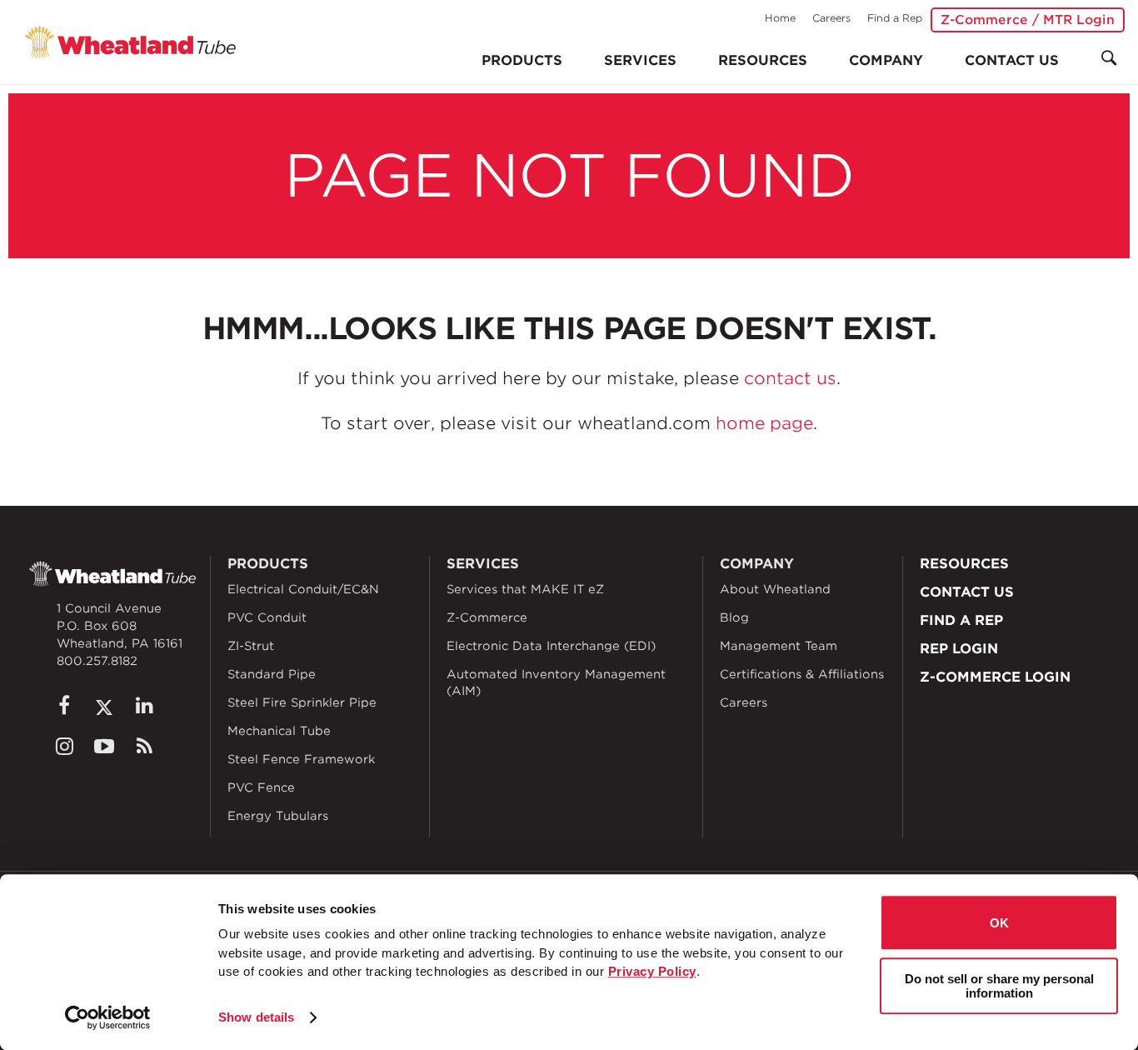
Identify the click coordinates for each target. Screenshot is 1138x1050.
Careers (831, 18)
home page (764, 423)
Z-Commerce (487, 617)
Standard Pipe (271, 674)
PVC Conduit (267, 617)
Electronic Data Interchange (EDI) (551, 645)
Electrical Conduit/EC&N (303, 589)
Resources (762, 60)
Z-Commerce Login (995, 677)
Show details (256, 1017)
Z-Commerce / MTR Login (1028, 20)
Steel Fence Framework (301, 759)
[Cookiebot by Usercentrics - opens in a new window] (108, 1017)
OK (999, 923)
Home (780, 18)
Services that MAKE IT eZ (525, 589)
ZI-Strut (250, 645)
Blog (734, 617)
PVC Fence (261, 787)
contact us (790, 378)
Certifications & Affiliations (802, 674)
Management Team (778, 645)
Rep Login (959, 649)
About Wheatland (775, 589)
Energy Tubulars (277, 815)
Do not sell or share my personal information (999, 986)
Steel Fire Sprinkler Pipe (302, 702)
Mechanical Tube (279, 731)
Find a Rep (894, 18)
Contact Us (1012, 60)
